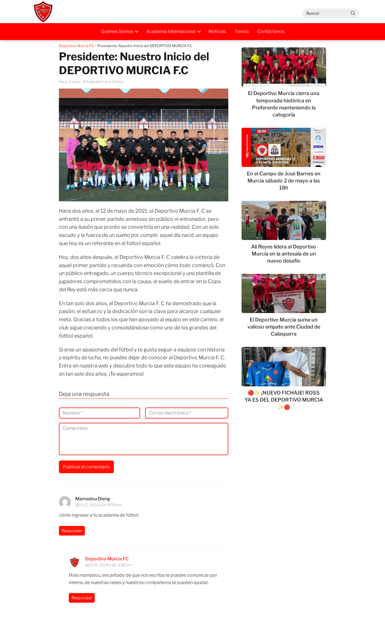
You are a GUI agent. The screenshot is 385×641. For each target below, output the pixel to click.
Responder (72, 530)
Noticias (217, 31)
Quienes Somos (117, 31)
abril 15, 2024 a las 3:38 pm (108, 565)
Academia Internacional (171, 31)
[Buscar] (353, 12)
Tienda (241, 31)
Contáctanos (270, 31)
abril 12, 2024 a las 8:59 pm (98, 505)
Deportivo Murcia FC (107, 558)
